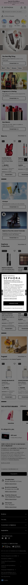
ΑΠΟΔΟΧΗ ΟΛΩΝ (13, 303)
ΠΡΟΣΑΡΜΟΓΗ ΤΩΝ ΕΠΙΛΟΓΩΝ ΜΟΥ (13, 308)
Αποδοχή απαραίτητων (9, 275)
